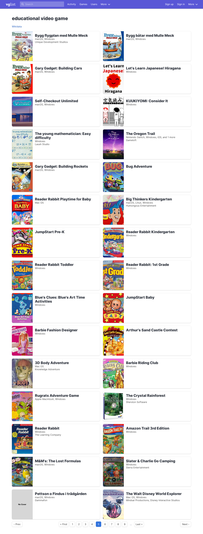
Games (83, 4)
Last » (139, 524)
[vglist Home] (10, 4)
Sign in (181, 4)
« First (63, 524)
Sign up (169, 4)
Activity (71, 4)
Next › (185, 524)
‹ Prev (17, 524)
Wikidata (17, 26)
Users (94, 4)
